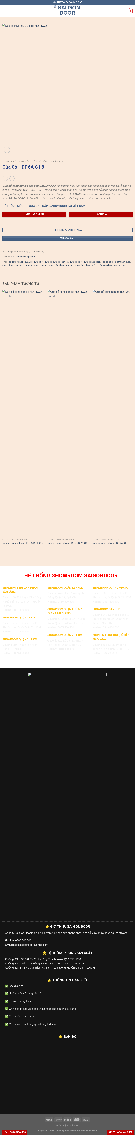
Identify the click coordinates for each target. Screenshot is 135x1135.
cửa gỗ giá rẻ (76, 262)
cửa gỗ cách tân (61, 262)
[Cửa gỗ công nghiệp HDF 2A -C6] (113, 413)
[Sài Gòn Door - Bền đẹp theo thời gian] (67, 11)
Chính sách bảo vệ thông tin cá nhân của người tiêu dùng (42, 1008)
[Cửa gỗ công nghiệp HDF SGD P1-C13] (23, 413)
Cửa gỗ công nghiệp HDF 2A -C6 (110, 543)
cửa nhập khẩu (56, 265)
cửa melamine (41, 265)
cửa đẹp (29, 262)
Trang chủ (9, 161)
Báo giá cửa (15, 986)
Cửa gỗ (24, 161)
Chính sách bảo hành (21, 1016)
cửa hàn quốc (123, 262)
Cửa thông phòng (89, 265)
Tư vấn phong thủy (19, 1001)
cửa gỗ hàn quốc (92, 262)
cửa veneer (119, 265)
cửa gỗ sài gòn (108, 262)
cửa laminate (17, 265)
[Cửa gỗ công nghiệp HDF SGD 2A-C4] (68, 413)
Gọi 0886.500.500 (15, 1132)
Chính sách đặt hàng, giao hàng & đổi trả (32, 1024)
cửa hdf (6, 265)
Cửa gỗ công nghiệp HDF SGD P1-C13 (22, 543)
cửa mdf (29, 265)
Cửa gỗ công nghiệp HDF (48, 161)
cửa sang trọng (72, 265)
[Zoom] (7, 150)
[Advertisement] (67, 1112)
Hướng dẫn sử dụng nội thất (25, 993)
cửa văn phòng (106, 265)
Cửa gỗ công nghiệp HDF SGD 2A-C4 (67, 543)
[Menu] (4, 11)
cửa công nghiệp (15, 262)
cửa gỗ (48, 262)
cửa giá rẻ (39, 262)
